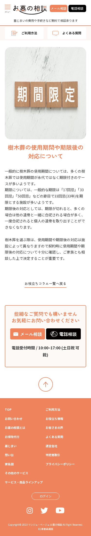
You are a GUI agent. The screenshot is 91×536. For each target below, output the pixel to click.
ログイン (45, 496)
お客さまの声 (54, 427)
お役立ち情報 (54, 418)
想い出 (9, 455)
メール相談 (58, 8)
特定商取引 (53, 455)
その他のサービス (16, 473)
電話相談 (77, 8)
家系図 (9, 464)
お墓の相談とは (15, 427)
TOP (8, 409)
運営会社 (51, 446)
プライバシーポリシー (60, 464)
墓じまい (11, 446)
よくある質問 (71, 33)
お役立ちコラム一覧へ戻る (45, 283)
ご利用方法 (29, 33)
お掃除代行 (12, 437)
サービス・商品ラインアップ (24, 482)
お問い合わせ (13, 418)
